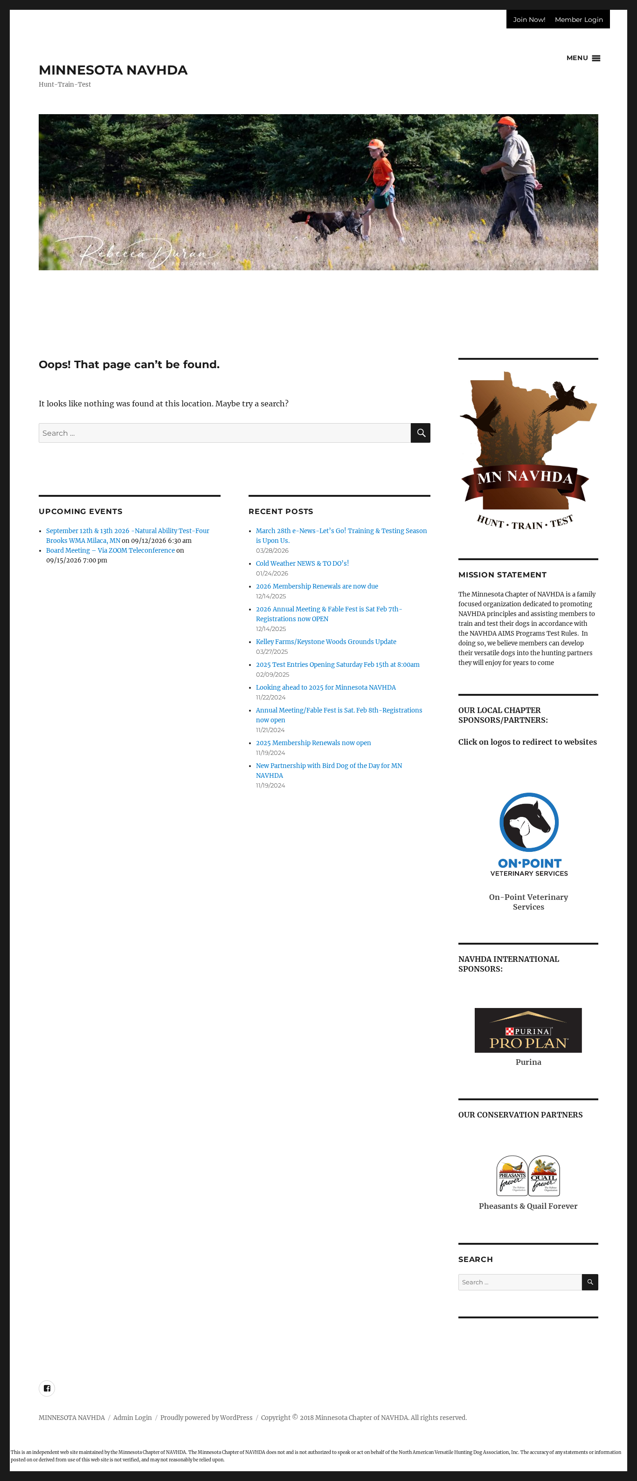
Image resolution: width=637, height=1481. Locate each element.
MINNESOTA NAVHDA (113, 70)
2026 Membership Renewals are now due (317, 586)
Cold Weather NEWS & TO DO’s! (302, 564)
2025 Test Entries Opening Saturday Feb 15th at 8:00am (338, 665)
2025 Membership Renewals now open (313, 743)
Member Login (579, 19)
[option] (318, 192)
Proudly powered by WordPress (206, 1418)
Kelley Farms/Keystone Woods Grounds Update (326, 642)
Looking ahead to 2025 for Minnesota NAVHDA (326, 688)
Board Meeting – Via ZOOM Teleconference (110, 551)
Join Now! (529, 19)
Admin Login (132, 1418)
